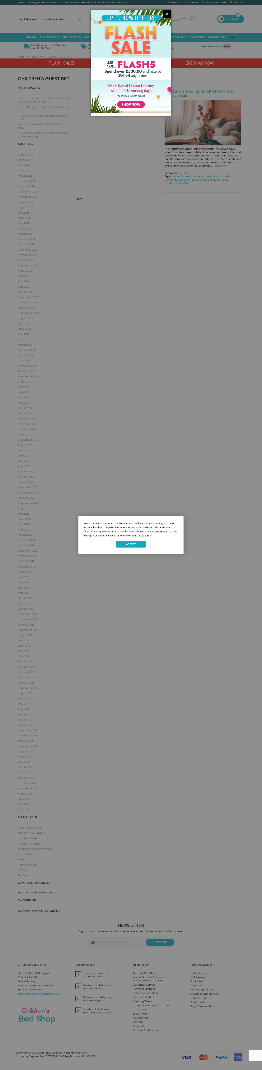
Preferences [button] (145, 535)
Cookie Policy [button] (160, 531)
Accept (131, 544)
